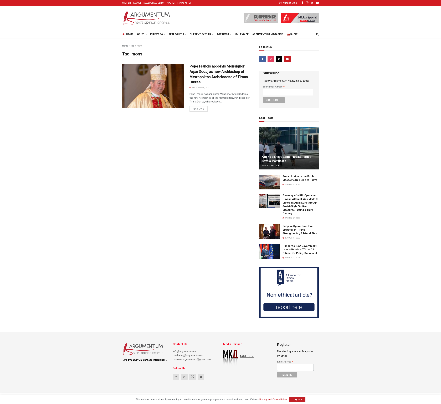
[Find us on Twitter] (279, 59)
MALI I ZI (171, 3)
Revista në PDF (184, 3)
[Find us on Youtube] (287, 59)
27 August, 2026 (271, 165)
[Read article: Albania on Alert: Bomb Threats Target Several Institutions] (289, 148)
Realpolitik (176, 34)
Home (129, 34)
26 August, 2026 (292, 238)
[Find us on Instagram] (271, 59)
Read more (200, 108)
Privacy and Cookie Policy (273, 399)
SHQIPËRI (126, 3)
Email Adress (285, 361)
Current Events (200, 34)
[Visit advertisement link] (289, 292)
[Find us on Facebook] (262, 59)
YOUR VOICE (242, 34)
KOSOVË (137, 3)
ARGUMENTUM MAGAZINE (267, 34)
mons (139, 46)
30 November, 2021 (200, 87)
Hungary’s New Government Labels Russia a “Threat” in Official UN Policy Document (300, 249)
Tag (132, 46)
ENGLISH (129, 67)
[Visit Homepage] (146, 18)
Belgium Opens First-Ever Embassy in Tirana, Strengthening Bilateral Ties (300, 230)
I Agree (297, 399)
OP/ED (141, 34)
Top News (223, 34)
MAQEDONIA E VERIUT (154, 3)
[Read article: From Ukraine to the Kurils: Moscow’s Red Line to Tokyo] (269, 182)
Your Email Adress (274, 86)
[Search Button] (317, 34)
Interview (156, 34)
